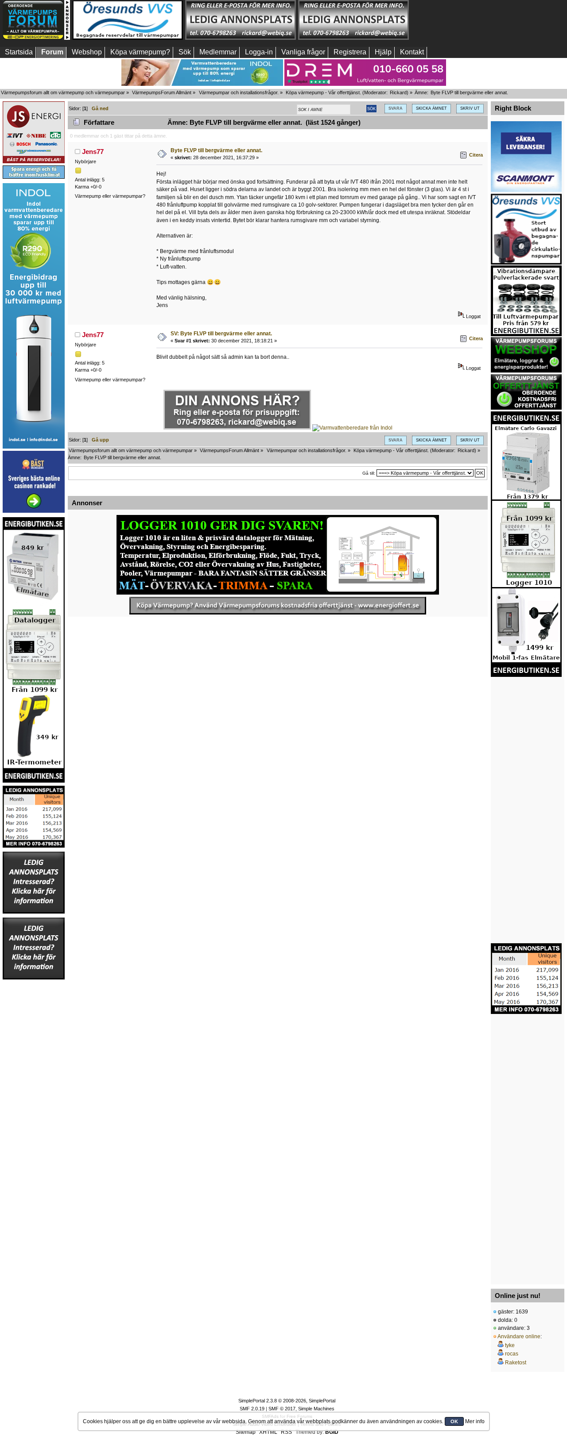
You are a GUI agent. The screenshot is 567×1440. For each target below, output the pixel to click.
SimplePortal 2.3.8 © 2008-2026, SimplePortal (286, 1400)
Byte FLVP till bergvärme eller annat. (216, 150)
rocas (511, 1354)
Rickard (398, 92)
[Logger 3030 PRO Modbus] (278, 555)
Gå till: (368, 473)
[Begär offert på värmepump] (278, 605)
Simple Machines (316, 1408)
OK (454, 1421)
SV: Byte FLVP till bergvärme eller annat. (221, 333)
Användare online (518, 1336)
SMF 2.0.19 (252, 1408)
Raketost (515, 1362)
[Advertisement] (466, 20)
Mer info (475, 1421)
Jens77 (93, 151)
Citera (476, 154)
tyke (510, 1345)
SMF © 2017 (281, 1408)
